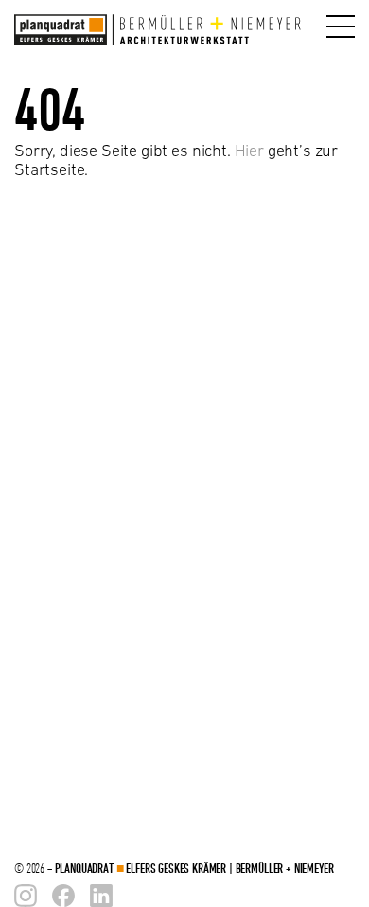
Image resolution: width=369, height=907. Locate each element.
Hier (249, 150)
